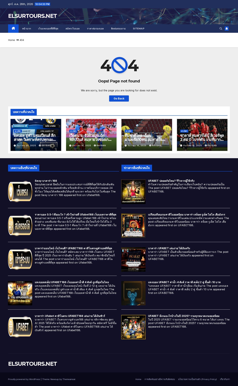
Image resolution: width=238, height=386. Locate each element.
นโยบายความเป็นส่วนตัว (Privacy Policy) (197, 379)
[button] (221, 28)
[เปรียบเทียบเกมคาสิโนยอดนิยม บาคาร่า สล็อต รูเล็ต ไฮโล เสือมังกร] (133, 225)
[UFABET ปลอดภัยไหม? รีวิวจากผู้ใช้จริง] (133, 191)
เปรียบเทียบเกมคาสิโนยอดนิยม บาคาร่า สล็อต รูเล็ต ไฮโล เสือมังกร (186, 214)
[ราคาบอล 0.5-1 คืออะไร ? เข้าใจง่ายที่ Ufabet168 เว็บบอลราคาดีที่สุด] (20, 225)
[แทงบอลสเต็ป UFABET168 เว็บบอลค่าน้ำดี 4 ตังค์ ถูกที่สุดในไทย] (20, 293)
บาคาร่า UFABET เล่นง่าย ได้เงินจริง (169, 248)
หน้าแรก (26, 28)
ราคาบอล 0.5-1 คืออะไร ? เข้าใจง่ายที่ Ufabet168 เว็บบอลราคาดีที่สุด (75, 214)
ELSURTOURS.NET (32, 15)
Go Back (119, 98)
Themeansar (68, 379)
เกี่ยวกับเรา (225, 379)
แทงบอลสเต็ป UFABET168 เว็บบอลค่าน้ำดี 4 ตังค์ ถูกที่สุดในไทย (72, 282)
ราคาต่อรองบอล (95, 28)
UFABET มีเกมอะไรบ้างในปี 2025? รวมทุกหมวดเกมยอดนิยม (184, 316)
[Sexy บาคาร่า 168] (20, 191)
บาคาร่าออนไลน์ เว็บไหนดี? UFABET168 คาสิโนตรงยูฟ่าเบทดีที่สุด (73, 248)
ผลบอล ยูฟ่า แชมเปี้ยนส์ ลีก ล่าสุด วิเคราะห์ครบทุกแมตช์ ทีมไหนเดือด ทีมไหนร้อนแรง (36, 139)
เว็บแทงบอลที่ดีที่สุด (48, 28)
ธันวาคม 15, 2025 (193, 145)
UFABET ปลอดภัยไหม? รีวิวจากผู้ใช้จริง (171, 180)
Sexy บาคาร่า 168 (46, 180)
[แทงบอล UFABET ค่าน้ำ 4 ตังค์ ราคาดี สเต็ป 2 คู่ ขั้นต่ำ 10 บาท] (133, 293)
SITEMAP (139, 28)
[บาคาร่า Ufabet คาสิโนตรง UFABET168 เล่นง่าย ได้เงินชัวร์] (20, 326)
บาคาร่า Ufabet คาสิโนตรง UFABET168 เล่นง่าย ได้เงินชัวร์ (70, 316)
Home (11, 40)
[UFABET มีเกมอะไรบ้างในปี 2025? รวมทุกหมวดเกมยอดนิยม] (133, 326)
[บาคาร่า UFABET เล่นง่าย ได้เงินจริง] (133, 259)
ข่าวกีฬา (18, 131)
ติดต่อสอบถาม (118, 28)
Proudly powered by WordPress (24, 379)
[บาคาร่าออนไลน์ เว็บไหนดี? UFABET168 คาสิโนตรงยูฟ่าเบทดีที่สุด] (20, 259)
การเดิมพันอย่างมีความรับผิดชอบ (160, 379)
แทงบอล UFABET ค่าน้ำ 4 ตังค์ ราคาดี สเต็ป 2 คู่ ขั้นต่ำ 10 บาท (184, 282)
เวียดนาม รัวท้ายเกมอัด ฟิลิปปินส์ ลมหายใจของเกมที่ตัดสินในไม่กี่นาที (91, 139)
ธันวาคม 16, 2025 (82, 145)
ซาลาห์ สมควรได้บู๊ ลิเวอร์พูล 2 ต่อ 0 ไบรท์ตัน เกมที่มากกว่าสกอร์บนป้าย (202, 139)
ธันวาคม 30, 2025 (27, 145)
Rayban (46, 145)
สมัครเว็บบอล (73, 28)
